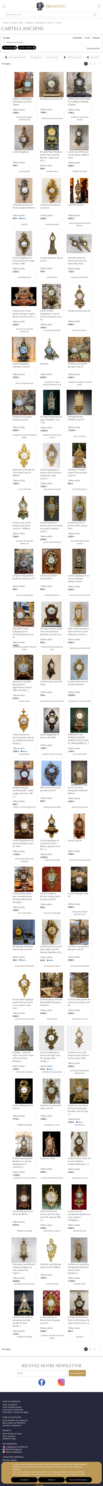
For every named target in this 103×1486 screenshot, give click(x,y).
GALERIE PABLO (52, 171)
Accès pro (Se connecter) (13, 1409)
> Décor (20, 23)
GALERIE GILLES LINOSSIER (80, 648)
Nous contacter (9, 1436)
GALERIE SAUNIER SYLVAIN (52, 754)
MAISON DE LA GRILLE (52, 1231)
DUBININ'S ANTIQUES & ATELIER (80, 118)
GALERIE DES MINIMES (79, 277)
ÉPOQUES (96, 38)
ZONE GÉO (94, 57)
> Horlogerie (28, 23)
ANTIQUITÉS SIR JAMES (24, 1072)
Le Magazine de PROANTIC (17, 1447)
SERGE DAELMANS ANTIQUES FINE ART (80, 224)
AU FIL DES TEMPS (24, 913)
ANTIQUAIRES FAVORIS (17, 57)
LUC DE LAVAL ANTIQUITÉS (24, 1019)
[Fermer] (15, 48)
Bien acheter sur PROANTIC (14, 1423)
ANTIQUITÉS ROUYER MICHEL (80, 860)
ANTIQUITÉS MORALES (52, 966)
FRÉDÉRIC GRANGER (24, 1125)
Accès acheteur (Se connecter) (15, 1420)
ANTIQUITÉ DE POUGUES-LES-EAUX (52, 648)
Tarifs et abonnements (12, 1407)
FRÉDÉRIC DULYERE (79, 171)
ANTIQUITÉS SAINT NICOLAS (52, 118)
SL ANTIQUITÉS (24, 171)
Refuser (51, 1480)
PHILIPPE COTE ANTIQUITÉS (79, 595)
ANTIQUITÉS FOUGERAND (24, 966)
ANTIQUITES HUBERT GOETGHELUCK (80, 913)
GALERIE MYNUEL (79, 1231)
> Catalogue (13, 23)
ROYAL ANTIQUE (80, 436)
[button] (36, 57)
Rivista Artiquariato (14, 1452)
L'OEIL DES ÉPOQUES (52, 860)
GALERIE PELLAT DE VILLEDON (79, 701)
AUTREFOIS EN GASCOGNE (52, 1072)
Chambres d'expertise (12, 1425)
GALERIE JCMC (52, 277)
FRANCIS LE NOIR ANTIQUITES (24, 807)
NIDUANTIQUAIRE (52, 224)
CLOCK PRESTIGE (24, 489)
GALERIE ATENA (80, 1284)
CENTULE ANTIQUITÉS (79, 807)
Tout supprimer (93, 48)
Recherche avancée (15, 42)
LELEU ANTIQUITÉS (80, 754)
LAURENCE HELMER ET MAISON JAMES (80, 383)
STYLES (87, 38)
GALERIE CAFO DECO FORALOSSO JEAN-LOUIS (52, 383)
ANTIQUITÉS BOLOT (79, 489)
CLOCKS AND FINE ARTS (52, 542)
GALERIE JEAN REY (24, 277)
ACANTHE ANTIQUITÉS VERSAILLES (24, 330)
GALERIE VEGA (24, 701)
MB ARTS (24, 224)
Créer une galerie (10, 1404)
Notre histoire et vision (12, 1433)
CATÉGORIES (77, 38)
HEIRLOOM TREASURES (52, 807)
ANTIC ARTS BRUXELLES (24, 383)
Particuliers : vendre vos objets (15, 1412)
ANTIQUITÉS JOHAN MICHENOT (52, 701)
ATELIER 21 (80, 1337)
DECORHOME (24, 754)
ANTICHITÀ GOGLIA (79, 330)
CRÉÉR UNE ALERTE (74, 57)
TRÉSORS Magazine (14, 1449)
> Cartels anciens (39, 23)
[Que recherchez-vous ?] (94, 14)
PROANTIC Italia (9, 1438)
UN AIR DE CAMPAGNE (52, 330)
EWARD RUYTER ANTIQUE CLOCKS (52, 436)
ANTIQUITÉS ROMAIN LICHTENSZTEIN (24, 118)
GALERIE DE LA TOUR (80, 1019)
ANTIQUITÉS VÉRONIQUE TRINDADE (24, 860)
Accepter (24, 1480)
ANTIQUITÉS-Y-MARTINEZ (79, 966)
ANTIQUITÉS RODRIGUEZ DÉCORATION (79, 1072)
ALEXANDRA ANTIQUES (52, 489)
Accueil (5, 23)
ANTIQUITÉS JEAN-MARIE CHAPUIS (79, 542)
